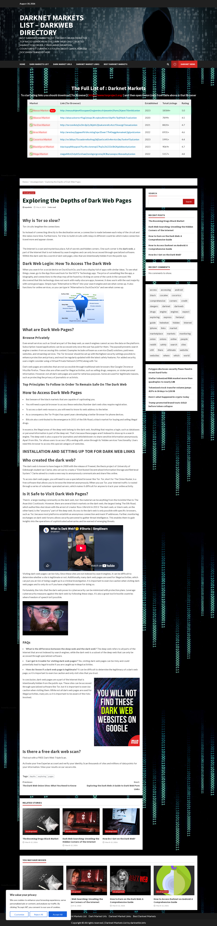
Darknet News (188, 64)
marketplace (156, 333)
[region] (38, 905)
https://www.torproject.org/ (106, 95)
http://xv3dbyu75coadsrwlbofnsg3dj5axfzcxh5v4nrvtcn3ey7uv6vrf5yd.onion (99, 139)
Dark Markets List (39, 64)
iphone (153, 328)
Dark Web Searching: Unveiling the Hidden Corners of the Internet (81, 821)
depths (33, 776)
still (152, 349)
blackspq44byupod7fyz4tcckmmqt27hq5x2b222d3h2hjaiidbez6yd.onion (98, 146)
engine (163, 311)
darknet (166, 306)
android (179, 289)
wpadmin (28, 207)
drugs (153, 311)
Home (22, 64)
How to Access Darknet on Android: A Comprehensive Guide (174, 880)
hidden (176, 322)
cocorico (176, 295)
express (168, 317)
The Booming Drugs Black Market (41, 821)
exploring (42, 776)
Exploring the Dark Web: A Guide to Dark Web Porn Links (113, 786)
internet (188, 322)
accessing (166, 289)
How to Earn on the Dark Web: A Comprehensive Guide (130, 880)
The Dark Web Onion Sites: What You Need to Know (49, 784)
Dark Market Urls (62, 64)
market (173, 328)
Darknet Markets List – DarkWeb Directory (52, 25)
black (153, 295)
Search (153, 193)
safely (163, 344)
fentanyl (180, 317)
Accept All (57, 914)
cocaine (164, 295)
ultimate (171, 349)
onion (153, 339)
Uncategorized (28, 193)
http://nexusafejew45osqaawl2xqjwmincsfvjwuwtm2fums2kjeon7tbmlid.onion (100, 110)
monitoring (185, 333)
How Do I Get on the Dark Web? (121, 821)
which (177, 355)
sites (183, 344)
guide (153, 322)
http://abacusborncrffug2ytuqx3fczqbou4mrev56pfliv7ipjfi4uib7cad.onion (98, 117)
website (184, 349)
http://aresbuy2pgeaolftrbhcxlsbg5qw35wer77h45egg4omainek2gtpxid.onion (100, 132)
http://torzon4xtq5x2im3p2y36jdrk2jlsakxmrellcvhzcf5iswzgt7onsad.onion (98, 124)
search (173, 344)
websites (154, 355)
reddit (153, 344)
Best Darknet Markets (115, 64)
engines (174, 311)
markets (171, 333)
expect (185, 311)
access (153, 289)
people (184, 339)
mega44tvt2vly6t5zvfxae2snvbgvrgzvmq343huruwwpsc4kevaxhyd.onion (97, 153)
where (166, 355)
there (160, 349)
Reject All (38, 914)
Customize (19, 914)
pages (50, 776)
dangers (154, 306)
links (163, 328)
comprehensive (157, 300)
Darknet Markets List (116, 922)
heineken (164, 322)
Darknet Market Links (87, 64)
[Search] (168, 64)
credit (184, 300)
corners (173, 300)
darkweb (178, 306)
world (187, 355)
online (173, 339)
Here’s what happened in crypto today (169, 396)
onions (163, 339)
